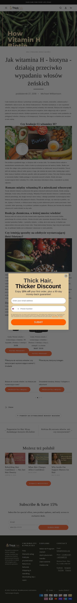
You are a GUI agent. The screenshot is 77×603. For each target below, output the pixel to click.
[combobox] (15, 309)
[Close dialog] (66, 275)
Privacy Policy (55, 316)
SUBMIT (38, 322)
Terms (61, 316)
